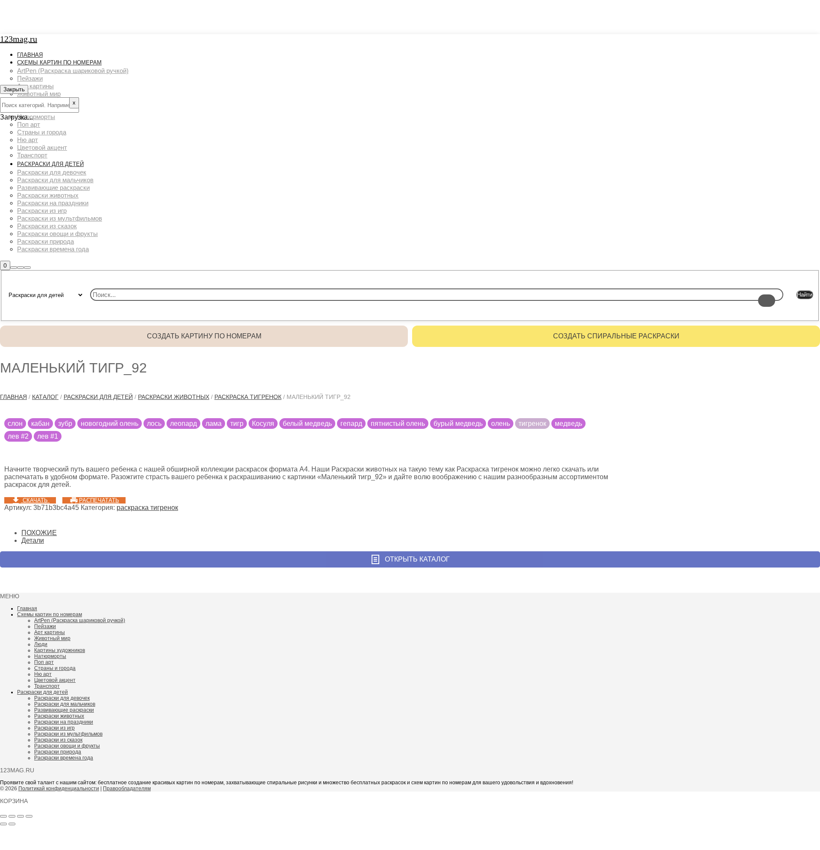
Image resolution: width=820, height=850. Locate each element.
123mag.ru (18, 39)
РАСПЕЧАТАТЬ (99, 500)
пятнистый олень (398, 423)
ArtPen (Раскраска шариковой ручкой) (79, 620)
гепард (351, 423)
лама (213, 423)
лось (154, 423)
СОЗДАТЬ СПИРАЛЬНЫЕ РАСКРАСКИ (616, 336)
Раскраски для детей (98, 396)
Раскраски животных (173, 396)
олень (500, 423)
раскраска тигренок (247, 396)
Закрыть (14, 89)
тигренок (532, 423)
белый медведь (307, 423)
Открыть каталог (417, 559)
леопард (183, 423)
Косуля (263, 423)
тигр (236, 423)
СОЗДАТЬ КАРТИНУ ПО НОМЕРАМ (204, 336)
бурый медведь (458, 423)
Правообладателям (127, 789)
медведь (568, 423)
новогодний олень (109, 423)
